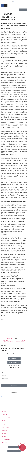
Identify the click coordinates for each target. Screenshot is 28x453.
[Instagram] (5, 5)
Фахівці (4, 433)
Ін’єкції (4, 411)
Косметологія (5, 427)
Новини (4, 436)
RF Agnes (4, 424)
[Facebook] (2, 5)
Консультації (5, 430)
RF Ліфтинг (5, 421)
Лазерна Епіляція (6, 417)
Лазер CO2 (5, 414)
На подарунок (6, 439)
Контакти (4, 442)
